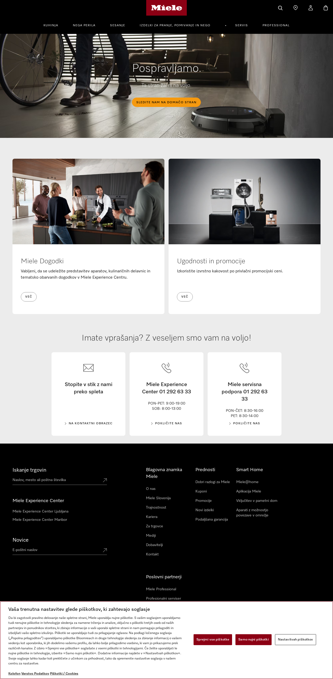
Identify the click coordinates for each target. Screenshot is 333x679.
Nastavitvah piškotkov (295, 639)
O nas (151, 489)
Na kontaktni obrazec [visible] (91, 423)
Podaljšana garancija (211, 519)
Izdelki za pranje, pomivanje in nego (175, 25)
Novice (20, 540)
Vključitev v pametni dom (256, 501)
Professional (276, 25)
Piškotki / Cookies (64, 673)
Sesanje (117, 25)
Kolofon (14, 673)
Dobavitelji (154, 545)
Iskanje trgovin (29, 470)
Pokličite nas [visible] (168, 423)
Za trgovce (154, 526)
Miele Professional (161, 589)
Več (28, 296)
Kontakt (152, 554)
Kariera (151, 517)
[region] (166, 640)
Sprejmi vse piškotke (212, 639)
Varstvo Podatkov (35, 673)
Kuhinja (50, 25)
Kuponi (201, 491)
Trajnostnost (156, 507)
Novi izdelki (204, 510)
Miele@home (247, 482)
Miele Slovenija (158, 498)
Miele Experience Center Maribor (39, 520)
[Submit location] (105, 480)
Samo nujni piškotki (253, 639)
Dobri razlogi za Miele (212, 482)
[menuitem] (53, 25)
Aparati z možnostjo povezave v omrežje (252, 512)
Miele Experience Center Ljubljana (40, 511)
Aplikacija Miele (248, 491)
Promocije (203, 501)
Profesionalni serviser (163, 598)
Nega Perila (84, 25)
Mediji (151, 535)
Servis (241, 25)
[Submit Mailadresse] (105, 550)
